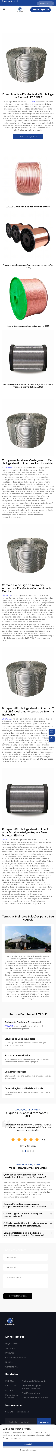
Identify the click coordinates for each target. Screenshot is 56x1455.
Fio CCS (9, 1390)
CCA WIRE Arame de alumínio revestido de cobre (28, 207)
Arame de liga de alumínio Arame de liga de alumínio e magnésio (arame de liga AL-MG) (28, 385)
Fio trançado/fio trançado (34, 1381)
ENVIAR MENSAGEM (18, 1296)
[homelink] (20, 9)
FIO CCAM (10, 1385)
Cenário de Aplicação (15, 1357)
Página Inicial (11, 1343)
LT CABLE (31, 101)
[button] (23, 1151)
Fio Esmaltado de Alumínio (35, 1397)
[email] (52, 732)
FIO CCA (9, 1381)
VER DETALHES (28, 178)
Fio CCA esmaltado (31, 1393)
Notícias (9, 1362)
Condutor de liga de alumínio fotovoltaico (32, 1387)
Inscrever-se (43, 1422)
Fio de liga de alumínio (11, 1396)
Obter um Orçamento (40, 10)
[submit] (52, 3)
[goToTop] (52, 739)
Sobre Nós (10, 1348)
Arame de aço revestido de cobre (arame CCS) (28, 326)
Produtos (9, 1353)
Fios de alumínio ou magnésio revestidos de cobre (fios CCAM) (28, 266)
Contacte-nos (11, 1367)
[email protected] (10, 1)
